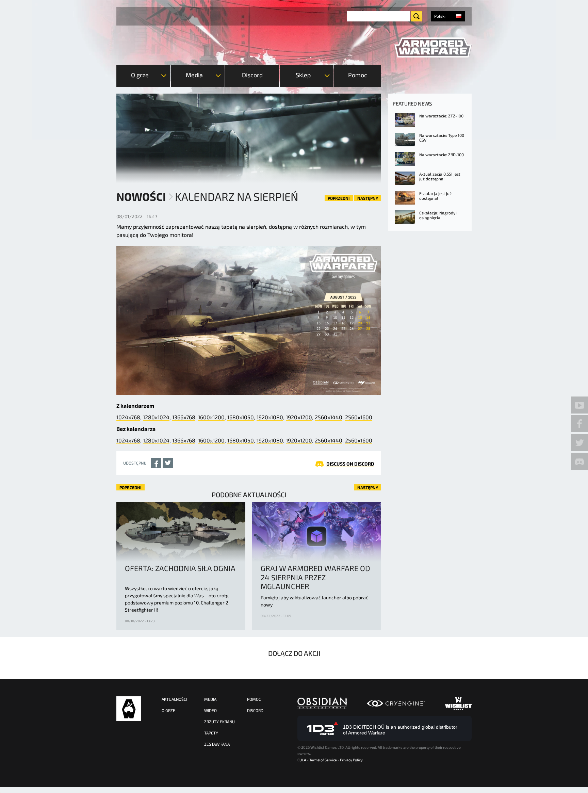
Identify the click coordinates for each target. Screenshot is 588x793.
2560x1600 (358, 417)
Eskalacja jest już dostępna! (435, 195)
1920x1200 (299, 417)
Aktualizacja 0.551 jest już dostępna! (439, 176)
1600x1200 (211, 417)
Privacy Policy (351, 760)
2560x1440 (328, 417)
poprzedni (339, 198)
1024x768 (128, 417)
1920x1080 (270, 417)
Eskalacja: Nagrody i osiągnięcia (438, 215)
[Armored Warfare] (433, 47)
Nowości (141, 196)
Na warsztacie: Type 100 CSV (441, 137)
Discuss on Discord (350, 464)
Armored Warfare (128, 708)
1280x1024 (156, 417)
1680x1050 (240, 417)
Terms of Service (323, 760)
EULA (301, 760)
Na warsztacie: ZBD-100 (441, 154)
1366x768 (183, 417)
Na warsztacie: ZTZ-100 (441, 115)
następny (367, 198)
